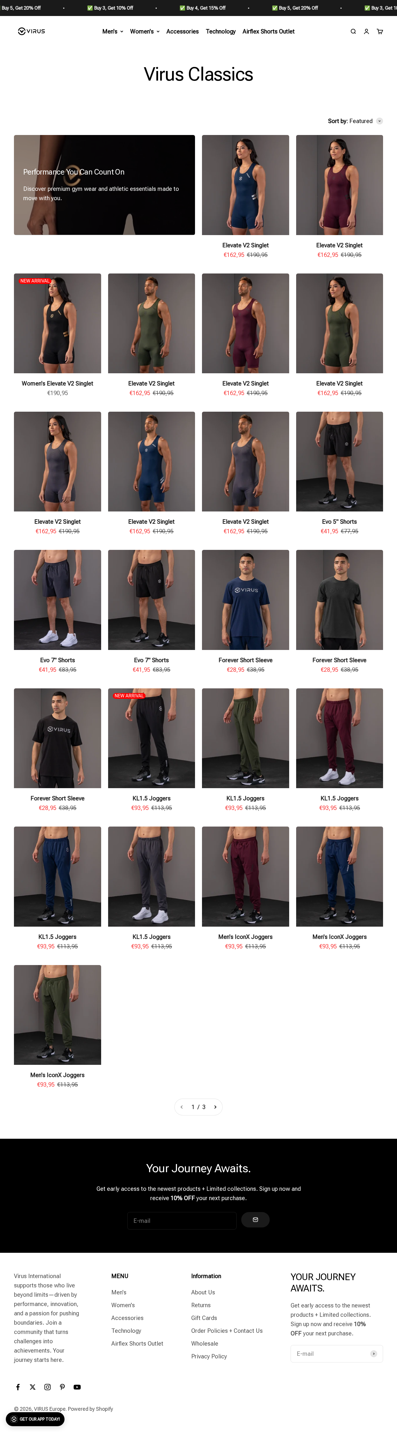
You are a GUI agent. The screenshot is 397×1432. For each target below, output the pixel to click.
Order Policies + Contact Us (227, 1330)
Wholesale (204, 1343)
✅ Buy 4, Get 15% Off (128, 8)
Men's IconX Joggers (245, 936)
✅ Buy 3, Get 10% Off (36, 8)
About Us (203, 1292)
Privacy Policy (209, 1356)
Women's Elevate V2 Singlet (57, 383)
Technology (221, 31)
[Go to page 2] (215, 1107)
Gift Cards (204, 1317)
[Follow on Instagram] (47, 1387)
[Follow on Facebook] (18, 1387)
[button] (35, 1419)
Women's (142, 31)
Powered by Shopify (90, 1409)
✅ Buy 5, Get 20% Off (221, 8)
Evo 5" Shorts (339, 521)
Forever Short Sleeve (246, 660)
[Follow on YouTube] (77, 1387)
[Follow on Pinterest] (62, 1387)
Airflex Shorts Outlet (269, 31)
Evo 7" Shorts (57, 660)
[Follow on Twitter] (33, 1387)
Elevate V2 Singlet (245, 245)
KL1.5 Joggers (152, 798)
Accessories (183, 31)
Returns (201, 1305)
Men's (109, 31)
